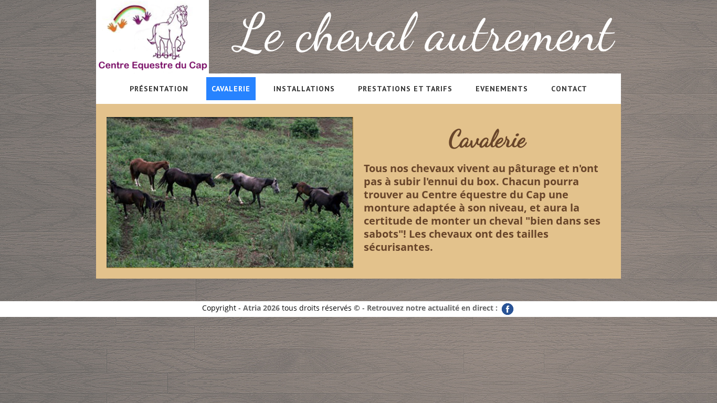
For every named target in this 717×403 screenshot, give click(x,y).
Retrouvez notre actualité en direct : (433, 308)
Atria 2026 (261, 308)
